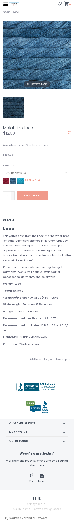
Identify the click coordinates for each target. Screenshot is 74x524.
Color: (8, 165)
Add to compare (60, 359)
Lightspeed (54, 509)
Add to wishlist (38, 359)
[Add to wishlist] (69, 133)
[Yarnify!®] (14, 4)
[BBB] (37, 386)
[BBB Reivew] (37, 407)
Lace (16, 12)
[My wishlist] (60, 4)
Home (6, 12)
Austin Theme (21, 509)
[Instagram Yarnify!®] (39, 498)
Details (8, 219)
